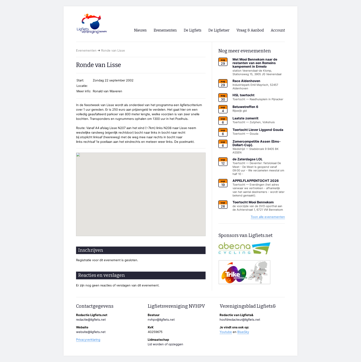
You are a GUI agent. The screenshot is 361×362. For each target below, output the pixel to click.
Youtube (226, 332)
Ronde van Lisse (113, 50)
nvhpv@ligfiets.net (161, 319)
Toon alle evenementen (268, 217)
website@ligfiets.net (91, 332)
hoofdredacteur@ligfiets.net (240, 319)
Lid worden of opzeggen (165, 344)
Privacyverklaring (88, 340)
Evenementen (86, 50)
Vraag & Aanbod (250, 30)
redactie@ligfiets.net (91, 319)
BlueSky (243, 332)
